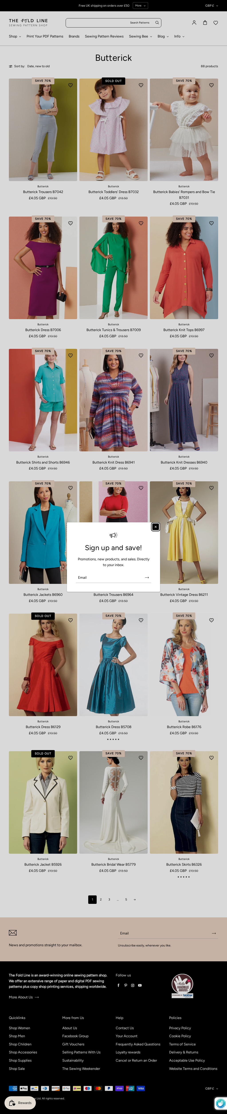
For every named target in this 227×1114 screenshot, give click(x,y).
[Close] (155, 526)
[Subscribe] (147, 577)
